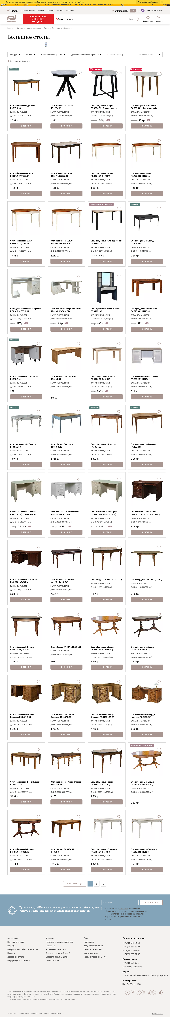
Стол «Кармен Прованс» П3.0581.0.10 (61, 445)
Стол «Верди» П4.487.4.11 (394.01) (66, 647)
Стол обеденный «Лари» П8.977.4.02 (61, 106)
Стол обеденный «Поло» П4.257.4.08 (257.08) (61, 174)
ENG (138, 11)
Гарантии (41, 11)
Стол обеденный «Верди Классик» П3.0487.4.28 (26, 783)
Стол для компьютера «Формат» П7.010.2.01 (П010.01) (25, 310)
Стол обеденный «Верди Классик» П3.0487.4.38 (66, 783)
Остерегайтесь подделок (57, 957)
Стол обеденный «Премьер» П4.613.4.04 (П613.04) (104, 850)
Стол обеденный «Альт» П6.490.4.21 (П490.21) (102, 174)
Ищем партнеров (91, 953)
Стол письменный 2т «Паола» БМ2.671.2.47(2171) (24, 581)
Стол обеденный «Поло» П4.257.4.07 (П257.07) (21, 174)
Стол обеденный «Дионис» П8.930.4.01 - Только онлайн (144, 106)
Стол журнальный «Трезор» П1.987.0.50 (23, 445)
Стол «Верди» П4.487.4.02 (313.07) (146, 580)
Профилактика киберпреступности (22, 949)
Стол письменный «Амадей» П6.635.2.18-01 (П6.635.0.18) (104, 513)
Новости (11, 953)
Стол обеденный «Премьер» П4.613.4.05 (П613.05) (144, 850)
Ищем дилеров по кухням (95, 957)
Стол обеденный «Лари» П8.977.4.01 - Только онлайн (104, 106)
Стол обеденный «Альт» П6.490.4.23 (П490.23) (21, 242)
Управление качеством (56, 949)
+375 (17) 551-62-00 (131, 947)
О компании (12, 938)
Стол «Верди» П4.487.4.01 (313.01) (106, 580)
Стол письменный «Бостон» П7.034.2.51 (63, 377)
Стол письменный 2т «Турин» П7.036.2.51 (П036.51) (144, 377)
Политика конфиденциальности (60, 942)
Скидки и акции (52, 961)
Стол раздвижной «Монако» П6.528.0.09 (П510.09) (144, 310)
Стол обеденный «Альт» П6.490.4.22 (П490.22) (142, 174)
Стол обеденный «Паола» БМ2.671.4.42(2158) (62, 581)
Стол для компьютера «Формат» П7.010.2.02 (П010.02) (65, 310)
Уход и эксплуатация (93, 946)
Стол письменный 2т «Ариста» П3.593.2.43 (24, 377)
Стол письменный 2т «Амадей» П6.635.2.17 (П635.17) (64, 513)
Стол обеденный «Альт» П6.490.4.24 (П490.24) (61, 242)
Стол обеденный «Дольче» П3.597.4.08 (22, 106)
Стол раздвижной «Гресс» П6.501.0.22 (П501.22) (103, 377)
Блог (86, 938)
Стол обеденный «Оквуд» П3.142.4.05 (143, 242)
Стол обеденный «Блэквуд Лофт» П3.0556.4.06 (106, 242)
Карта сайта (157, 1013)
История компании (15, 942)
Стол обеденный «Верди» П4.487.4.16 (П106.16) (143, 648)
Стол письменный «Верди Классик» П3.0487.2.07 (143, 715)
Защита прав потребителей (58, 953)
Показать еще (74, 884)
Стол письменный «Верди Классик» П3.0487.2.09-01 (102, 715)
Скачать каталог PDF (93, 949)
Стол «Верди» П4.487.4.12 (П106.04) (62, 850)
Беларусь (14, 11)
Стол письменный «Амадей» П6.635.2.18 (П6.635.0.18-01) (23, 513)
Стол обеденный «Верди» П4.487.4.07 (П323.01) (102, 783)
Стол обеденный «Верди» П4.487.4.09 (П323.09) (22, 648)
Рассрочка (70, 11)
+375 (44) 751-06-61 (131, 963)
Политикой (123, 908)
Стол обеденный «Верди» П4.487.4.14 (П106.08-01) (143, 783)
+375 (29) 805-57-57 (131, 954)
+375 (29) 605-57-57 (154, 11)
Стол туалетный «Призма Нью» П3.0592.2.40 (105, 310)
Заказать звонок (121, 11)
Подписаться (151, 902)
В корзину (26, 126)
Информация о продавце (18, 961)
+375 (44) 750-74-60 (131, 943)
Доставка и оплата (28, 11)
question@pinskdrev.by (132, 967)
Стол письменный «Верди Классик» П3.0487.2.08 (22, 715)
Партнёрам (89, 942)
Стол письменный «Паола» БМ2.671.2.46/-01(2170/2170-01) (145, 513)
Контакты (50, 11)
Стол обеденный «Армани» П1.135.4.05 (103, 445)
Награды (11, 946)
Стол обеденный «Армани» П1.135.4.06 (143, 445)
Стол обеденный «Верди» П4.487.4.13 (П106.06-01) (102, 648)
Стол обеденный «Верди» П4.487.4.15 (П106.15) (22, 850)
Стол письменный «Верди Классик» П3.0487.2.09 (62, 715)
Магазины (59, 11)
